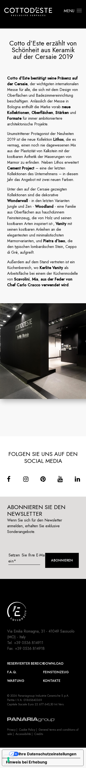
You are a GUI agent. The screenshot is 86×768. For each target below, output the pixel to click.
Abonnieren (62, 560)
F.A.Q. (12, 672)
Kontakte (51, 680)
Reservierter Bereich (25, 663)
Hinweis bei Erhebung (26, 762)
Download (53, 663)
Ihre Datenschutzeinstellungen (47, 753)
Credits (38, 734)
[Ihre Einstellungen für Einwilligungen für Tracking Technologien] (8, 759)
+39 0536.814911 (28, 642)
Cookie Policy (27, 730)
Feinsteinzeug (56, 672)
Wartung (15, 680)
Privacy (11, 730)
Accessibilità (23, 734)
